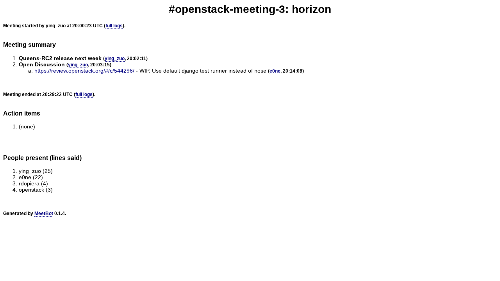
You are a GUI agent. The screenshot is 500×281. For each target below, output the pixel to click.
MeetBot (43, 213)
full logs (114, 25)
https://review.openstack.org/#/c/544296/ (84, 71)
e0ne (275, 71)
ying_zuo (115, 58)
